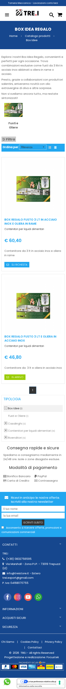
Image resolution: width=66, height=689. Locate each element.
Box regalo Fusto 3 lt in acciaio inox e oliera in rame (30, 221)
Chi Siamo (7, 642)
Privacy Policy (53, 642)
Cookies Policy (30, 642)
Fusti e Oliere (13, 125)
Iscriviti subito (33, 522)
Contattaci (35, 647)
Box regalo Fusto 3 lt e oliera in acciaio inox (30, 338)
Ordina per (10, 147)
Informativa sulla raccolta (30, 686)
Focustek (53, 657)
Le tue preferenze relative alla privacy (45, 681)
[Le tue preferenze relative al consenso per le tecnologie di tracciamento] (59, 682)
